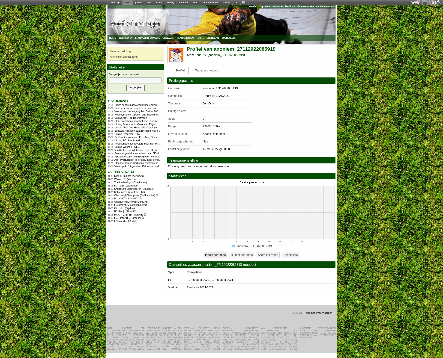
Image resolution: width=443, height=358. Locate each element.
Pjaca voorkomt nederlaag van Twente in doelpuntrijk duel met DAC (151, 156)
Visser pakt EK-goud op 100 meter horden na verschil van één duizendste (155, 166)
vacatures (278, 7)
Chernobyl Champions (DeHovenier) (134, 195)
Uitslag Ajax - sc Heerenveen (130, 117)
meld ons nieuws (325, 7)
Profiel (180, 70)
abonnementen (210, 2)
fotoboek (183, 2)
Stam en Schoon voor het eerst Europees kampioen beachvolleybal (152, 121)
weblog (170, 2)
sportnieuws (118, 100)
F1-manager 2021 (222, 279)
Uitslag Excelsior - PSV (127, 134)
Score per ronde (268, 255)
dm (236, 2)
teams (200, 38)
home (112, 38)
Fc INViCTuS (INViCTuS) (128, 198)
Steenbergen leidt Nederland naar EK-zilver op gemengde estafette (151, 153)
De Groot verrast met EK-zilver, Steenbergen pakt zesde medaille (151, 137)
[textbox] (136, 80)
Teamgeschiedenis (207, 70)
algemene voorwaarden (319, 312)
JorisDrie (201, 55)
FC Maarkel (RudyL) (125, 221)
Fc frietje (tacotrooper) (126, 185)
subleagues (229, 38)
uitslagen (168, 38)
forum (159, 2)
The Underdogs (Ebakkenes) (130, 182)
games (138, 2)
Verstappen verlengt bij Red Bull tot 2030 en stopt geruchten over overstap (156, 111)
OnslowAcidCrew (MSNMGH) (131, 201)
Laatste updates (121, 171)
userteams (213, 38)
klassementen (185, 38)
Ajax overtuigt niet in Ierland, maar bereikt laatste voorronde (147, 159)
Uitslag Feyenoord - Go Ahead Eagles (135, 124)
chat (195, 2)
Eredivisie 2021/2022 (200, 287)
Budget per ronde (242, 255)
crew (267, 7)
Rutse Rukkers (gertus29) (129, 176)
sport (127, 2)
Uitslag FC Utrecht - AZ (127, 140)
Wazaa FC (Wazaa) (125, 179)
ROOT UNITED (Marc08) (128, 214)
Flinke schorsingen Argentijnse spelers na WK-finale (143, 105)
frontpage (115, 2)
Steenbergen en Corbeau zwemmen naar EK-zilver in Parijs (147, 163)
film (149, 2)
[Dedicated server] (415, 3)
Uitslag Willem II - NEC (127, 146)
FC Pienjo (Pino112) (125, 211)
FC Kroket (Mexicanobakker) (130, 205)
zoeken (226, 2)
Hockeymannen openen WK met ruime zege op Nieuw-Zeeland (149, 114)
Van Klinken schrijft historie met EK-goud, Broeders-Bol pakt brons (151, 150)
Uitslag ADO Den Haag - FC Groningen (136, 127)
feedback (290, 7)
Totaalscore (290, 255)
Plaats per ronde (215, 255)
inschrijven (125, 38)
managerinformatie (147, 38)
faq (261, 7)
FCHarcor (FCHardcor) (127, 217)
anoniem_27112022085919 (226, 55)
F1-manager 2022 (198, 279)
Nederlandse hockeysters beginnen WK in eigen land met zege (149, 143)
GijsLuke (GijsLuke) (125, 208)
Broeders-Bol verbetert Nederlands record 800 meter (144, 108)
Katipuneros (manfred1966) (129, 192)
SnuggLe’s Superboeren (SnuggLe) (134, 188)
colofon (253, 7)
